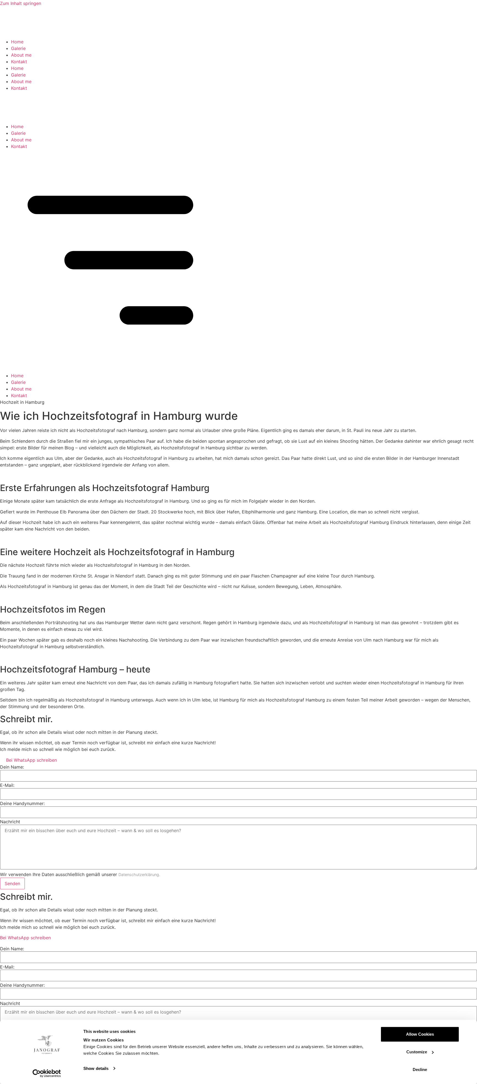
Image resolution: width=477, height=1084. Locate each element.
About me (21, 55)
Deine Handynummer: (22, 803)
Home (17, 41)
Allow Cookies (420, 1034)
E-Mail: (7, 785)
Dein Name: (12, 767)
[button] (238, 261)
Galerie (18, 48)
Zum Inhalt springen (20, 3)
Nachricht (10, 821)
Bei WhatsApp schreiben (30, 760)
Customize (416, 1051)
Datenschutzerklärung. (139, 874)
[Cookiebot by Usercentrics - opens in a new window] (47, 1073)
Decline (420, 1069)
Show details (95, 1068)
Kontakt (19, 61)
